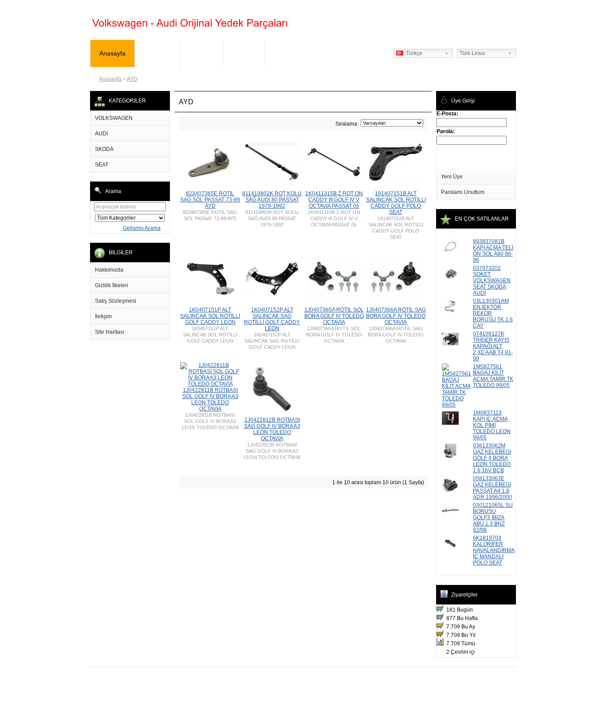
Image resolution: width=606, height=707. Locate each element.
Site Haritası (109, 332)
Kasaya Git (289, 53)
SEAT (101, 165)
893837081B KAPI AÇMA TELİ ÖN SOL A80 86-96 (493, 250)
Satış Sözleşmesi (115, 301)
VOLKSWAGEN (114, 118)
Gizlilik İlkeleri (111, 285)
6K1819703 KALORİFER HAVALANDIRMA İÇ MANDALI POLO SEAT (494, 550)
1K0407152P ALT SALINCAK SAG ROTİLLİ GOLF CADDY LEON (272, 319)
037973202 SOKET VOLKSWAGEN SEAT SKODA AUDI (492, 280)
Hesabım (201, 53)
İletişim (103, 316)
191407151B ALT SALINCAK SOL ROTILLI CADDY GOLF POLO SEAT (396, 202)
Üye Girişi (157, 53)
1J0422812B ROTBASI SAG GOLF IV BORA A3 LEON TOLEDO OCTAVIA (272, 429)
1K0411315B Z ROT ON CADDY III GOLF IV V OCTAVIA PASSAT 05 (334, 199)
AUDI (101, 133)
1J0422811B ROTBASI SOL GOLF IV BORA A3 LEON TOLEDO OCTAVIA (210, 399)
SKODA (104, 149)
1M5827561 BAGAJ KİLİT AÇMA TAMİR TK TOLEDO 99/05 (493, 375)
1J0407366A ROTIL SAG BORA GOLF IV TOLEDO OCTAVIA (396, 316)
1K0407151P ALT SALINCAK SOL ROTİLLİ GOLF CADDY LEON (210, 316)
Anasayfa (112, 53)
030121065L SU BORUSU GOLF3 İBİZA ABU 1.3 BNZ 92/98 (493, 517)
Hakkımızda (109, 270)
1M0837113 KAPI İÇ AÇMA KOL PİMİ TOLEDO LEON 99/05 (492, 425)
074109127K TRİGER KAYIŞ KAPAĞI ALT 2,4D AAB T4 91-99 (493, 346)
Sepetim (244, 53)
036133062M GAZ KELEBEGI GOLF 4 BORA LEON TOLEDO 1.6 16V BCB (492, 458)
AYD (132, 79)
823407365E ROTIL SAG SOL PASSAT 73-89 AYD (210, 199)
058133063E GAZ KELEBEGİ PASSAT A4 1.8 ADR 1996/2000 (492, 487)
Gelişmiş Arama (142, 228)
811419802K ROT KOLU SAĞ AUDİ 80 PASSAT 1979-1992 (272, 199)
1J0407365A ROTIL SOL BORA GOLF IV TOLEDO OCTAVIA (334, 316)
